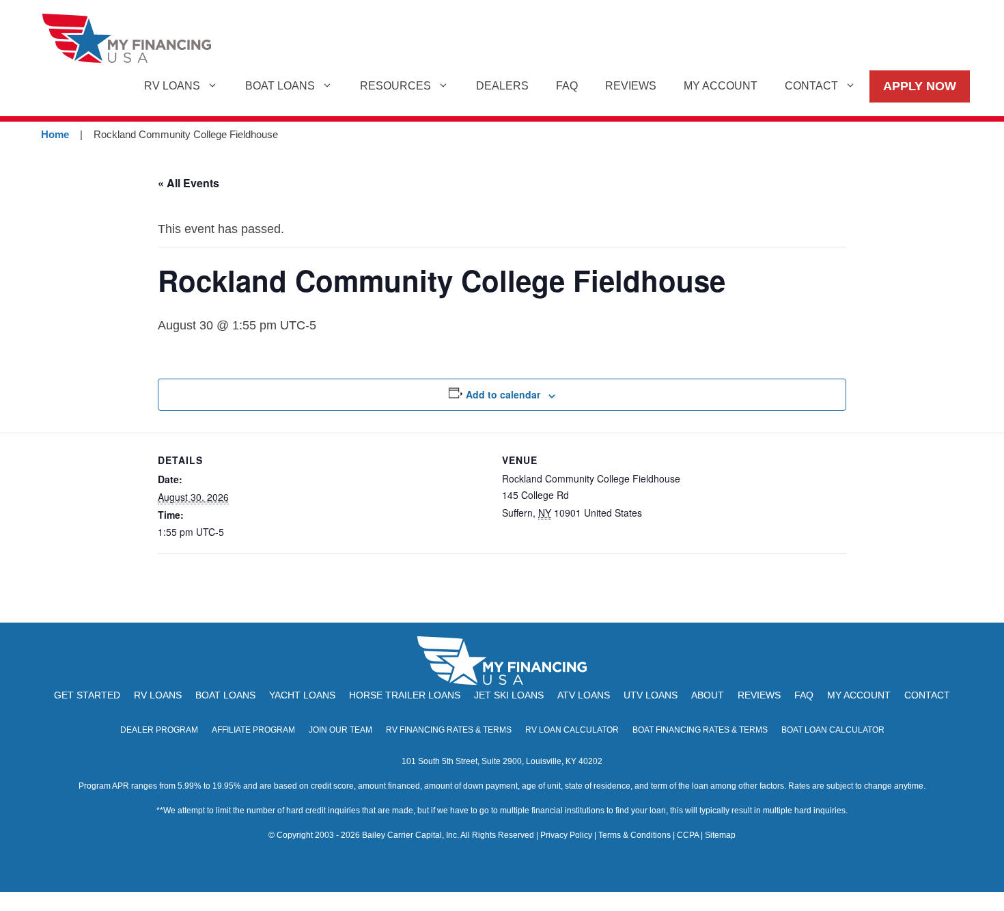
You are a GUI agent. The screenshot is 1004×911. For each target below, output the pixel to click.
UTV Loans (651, 695)
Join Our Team (340, 730)
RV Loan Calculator (572, 730)
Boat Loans (280, 86)
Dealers (502, 86)
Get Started (87, 695)
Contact (811, 86)
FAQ (567, 86)
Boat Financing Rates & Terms (700, 730)
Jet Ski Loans (509, 695)
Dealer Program (159, 730)
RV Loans (172, 86)
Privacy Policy (566, 835)
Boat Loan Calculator (832, 730)
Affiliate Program (253, 730)
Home (55, 134)
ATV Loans (583, 695)
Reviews (630, 86)
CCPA (688, 835)
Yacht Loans (302, 695)
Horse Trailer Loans (404, 695)
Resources (395, 86)
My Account (720, 86)
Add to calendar (503, 394)
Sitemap (720, 835)
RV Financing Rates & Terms (449, 730)
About (707, 695)
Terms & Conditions (634, 835)
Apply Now (919, 86)
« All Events (188, 183)
